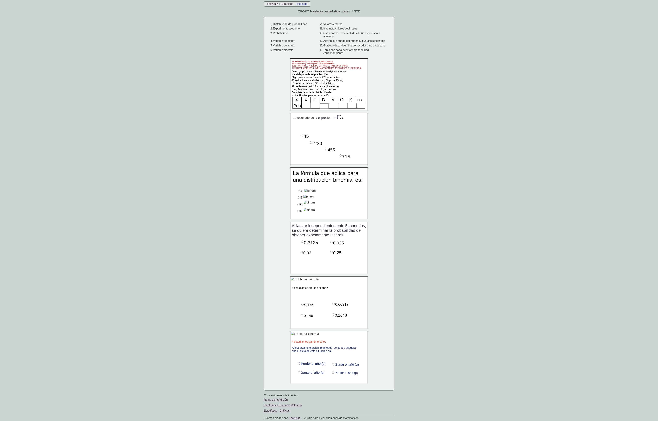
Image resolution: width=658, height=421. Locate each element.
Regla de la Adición (276, 399)
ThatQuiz (272, 3)
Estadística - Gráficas (277, 410)
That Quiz (294, 418)
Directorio (287, 3)
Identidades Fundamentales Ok (283, 405)
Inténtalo (302, 3)
